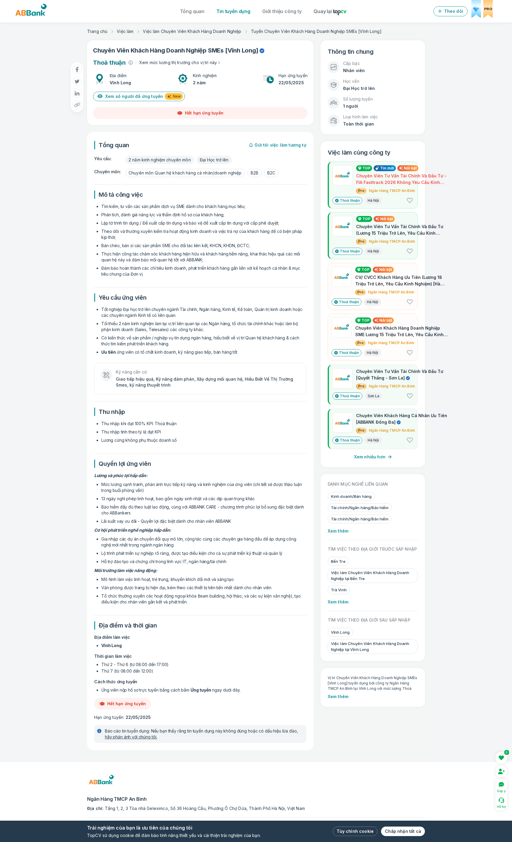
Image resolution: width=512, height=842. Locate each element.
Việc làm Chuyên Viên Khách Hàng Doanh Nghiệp (192, 31)
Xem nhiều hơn (369, 456)
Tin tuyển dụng (233, 11)
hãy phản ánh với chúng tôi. (131, 736)
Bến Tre (338, 561)
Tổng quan (192, 11)
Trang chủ (97, 31)
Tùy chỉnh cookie (355, 831)
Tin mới (387, 168)
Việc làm (125, 31)
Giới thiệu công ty (282, 11)
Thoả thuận (350, 200)
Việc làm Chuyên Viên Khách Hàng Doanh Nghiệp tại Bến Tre (370, 575)
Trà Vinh (339, 589)
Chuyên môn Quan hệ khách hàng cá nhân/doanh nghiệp (185, 172)
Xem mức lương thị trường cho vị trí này (178, 62)
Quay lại (322, 11)
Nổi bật (410, 168)
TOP (365, 168)
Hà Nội (373, 200)
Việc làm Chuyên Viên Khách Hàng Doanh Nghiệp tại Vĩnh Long (370, 646)
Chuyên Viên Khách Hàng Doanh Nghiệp (150, 50)
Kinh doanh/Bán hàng (351, 496)
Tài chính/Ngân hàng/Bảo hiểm (360, 507)
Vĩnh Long (242, 50)
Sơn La (373, 396)
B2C (271, 172)
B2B (254, 172)
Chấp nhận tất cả (403, 831)
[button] (410, 200)
